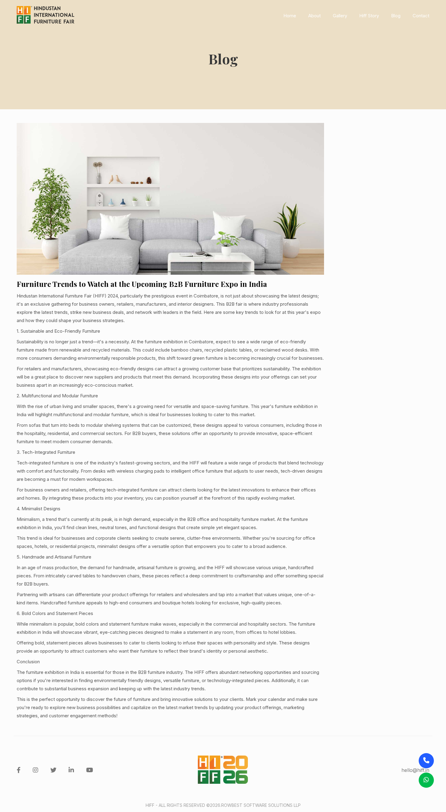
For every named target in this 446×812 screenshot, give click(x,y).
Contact (421, 16)
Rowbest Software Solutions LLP (261, 805)
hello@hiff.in (415, 770)
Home (289, 16)
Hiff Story (369, 16)
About (314, 16)
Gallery (340, 16)
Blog (395, 16)
